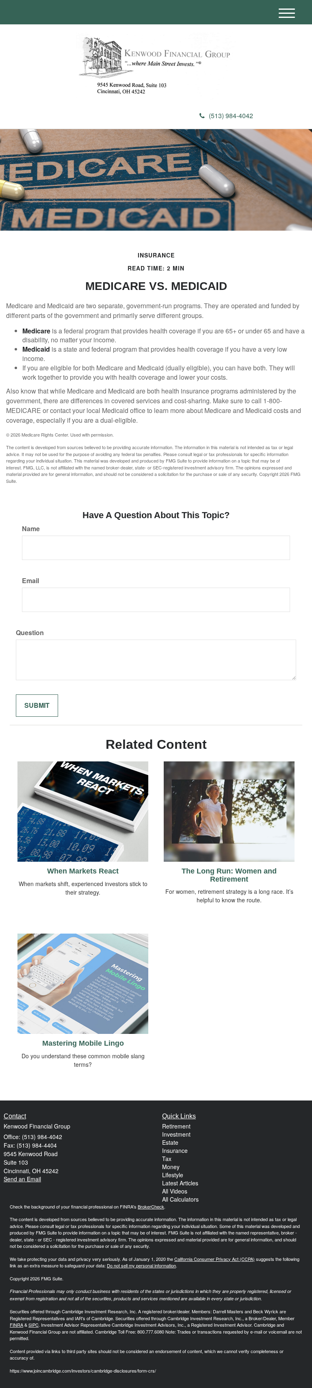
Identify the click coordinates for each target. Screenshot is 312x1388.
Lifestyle (172, 1175)
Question (30, 632)
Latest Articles (180, 1183)
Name (31, 528)
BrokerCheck (151, 1206)
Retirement (176, 1126)
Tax (166, 1159)
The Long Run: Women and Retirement (229, 875)
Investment (176, 1134)
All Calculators (180, 1199)
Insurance (175, 1150)
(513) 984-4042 (231, 115)
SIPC (33, 1324)
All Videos (174, 1191)
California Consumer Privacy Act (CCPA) (214, 1259)
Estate (170, 1142)
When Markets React (83, 871)
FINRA (16, 1324)
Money (171, 1167)
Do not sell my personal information (141, 1265)
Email (30, 580)
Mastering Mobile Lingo (83, 1043)
